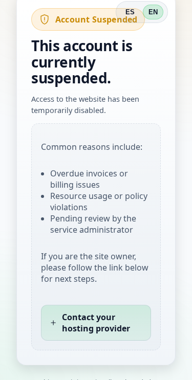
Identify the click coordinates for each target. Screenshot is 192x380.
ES (130, 12)
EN (153, 12)
